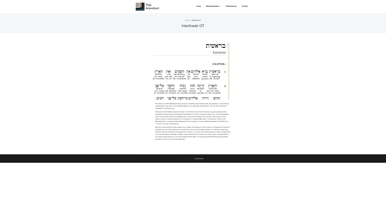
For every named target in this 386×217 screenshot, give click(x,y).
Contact (245, 6)
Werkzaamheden (212, 6)
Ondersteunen (231, 6)
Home (198, 6)
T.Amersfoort (199, 158)
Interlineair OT (196, 20)
